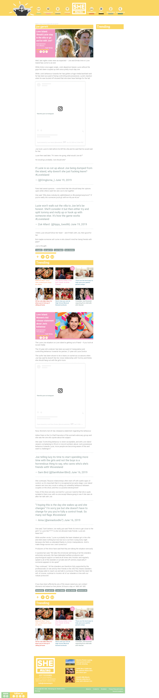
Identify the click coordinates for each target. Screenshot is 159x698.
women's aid (82, 590)
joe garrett (48, 250)
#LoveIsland (42, 174)
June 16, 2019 (79, 472)
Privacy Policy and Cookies (116, 689)
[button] (7, 696)
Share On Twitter (43, 51)
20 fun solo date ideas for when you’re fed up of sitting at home (43, 303)
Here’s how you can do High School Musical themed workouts (62, 303)
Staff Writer (49, 48)
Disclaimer (104, 689)
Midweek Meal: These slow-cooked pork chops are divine (43, 282)
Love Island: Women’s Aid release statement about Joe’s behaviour (45, 320)
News (101, 12)
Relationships (91, 12)
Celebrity (58, 12)
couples (39, 250)
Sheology (37, 691)
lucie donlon (69, 250)
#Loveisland (42, 219)
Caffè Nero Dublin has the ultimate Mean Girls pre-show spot (84, 670)
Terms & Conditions (118, 691)
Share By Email (46, 51)
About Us (88, 689)
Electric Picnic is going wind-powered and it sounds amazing (84, 662)
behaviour (39, 590)
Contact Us (96, 689)
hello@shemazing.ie (45, 683)
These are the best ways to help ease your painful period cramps (84, 282)
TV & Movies (40, 46)
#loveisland (56, 467)
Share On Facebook (40, 51)
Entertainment (48, 12)
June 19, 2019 (63, 180)
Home (36, 23)
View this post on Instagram (45, 113)
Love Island (58, 250)
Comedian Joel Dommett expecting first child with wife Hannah (83, 303)
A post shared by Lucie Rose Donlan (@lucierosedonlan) (53, 424)
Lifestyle (67, 12)
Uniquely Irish (120, 12)
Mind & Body (111, 12)
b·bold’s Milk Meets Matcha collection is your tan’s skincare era (84, 679)
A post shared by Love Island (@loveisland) (49, 142)
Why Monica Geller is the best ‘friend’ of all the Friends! (63, 282)
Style (38, 12)
